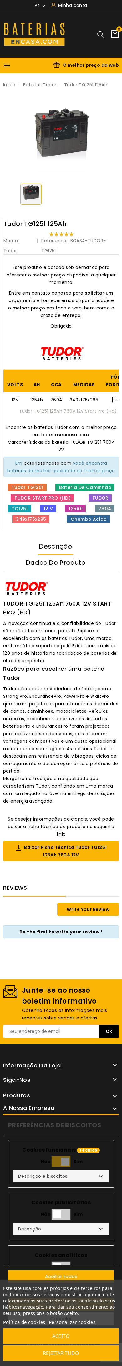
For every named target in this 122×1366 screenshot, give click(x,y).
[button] (61, 1176)
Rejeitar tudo (61, 1353)
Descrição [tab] (55, 546)
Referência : (55, 240)
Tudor (10, 250)
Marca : (11, 240)
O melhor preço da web (91, 65)
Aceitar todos (61, 1276)
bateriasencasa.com (47, 463)
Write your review (88, 909)
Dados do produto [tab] (55, 562)
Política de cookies (24, 1322)
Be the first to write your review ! (61, 932)
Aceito (61, 1336)
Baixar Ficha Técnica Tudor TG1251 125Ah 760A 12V (61, 851)
